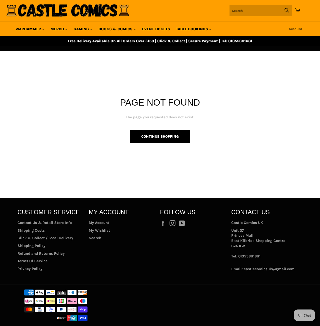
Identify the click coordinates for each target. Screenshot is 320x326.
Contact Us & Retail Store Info (45, 222)
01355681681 (249, 256)
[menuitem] (30, 29)
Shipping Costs (31, 230)
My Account (99, 222)
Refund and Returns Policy (41, 253)
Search (95, 238)
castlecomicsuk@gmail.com (269, 269)
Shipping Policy (32, 245)
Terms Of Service (33, 261)
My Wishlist (99, 230)
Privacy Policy (30, 268)
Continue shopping (160, 136)
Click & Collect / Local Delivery (45, 238)
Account (295, 29)
